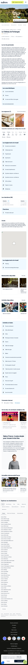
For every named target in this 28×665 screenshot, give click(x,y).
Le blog (14, 627)
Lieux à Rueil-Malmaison (6, 562)
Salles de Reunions (15, 506)
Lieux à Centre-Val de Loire (6, 598)
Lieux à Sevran (4, 573)
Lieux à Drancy (4, 551)
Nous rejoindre (14, 634)
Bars (14, 504)
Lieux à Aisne (4, 604)
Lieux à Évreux (4, 595)
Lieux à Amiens (4, 606)
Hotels (18, 504)
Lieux (3, 504)
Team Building (8, 504)
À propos (14, 625)
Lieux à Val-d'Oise (5, 576)
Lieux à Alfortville (4, 535)
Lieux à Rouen (4, 602)
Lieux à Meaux (4, 584)
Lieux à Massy (4, 569)
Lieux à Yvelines (4, 578)
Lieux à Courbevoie (5, 533)
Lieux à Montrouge (5, 518)
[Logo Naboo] (4, 2)
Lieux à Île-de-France (5, 575)
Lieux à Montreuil (4, 526)
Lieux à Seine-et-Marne (6, 586)
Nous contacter (14, 632)
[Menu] (25, 2)
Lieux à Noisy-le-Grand (6, 567)
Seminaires (23, 506)
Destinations (4, 509)
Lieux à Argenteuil (5, 564)
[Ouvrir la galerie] (14, 13)
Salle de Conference (5, 506)
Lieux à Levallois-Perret (6, 524)
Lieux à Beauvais (4, 591)
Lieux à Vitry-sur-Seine (6, 538)
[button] (14, 243)
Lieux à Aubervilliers (5, 520)
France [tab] (3, 513)
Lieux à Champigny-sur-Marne (7, 566)
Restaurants (24, 504)
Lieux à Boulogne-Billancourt (7, 540)
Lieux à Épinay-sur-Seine (6, 556)
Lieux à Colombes (5, 555)
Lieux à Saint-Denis (5, 544)
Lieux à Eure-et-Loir (5, 593)
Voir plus (23, 275)
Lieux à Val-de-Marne (5, 546)
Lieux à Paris (3, 516)
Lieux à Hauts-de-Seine (6, 536)
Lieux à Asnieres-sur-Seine (6, 531)
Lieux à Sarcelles (4, 571)
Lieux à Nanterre (4, 558)
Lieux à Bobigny (4, 542)
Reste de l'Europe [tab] (11, 513)
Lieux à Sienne (4, 580)
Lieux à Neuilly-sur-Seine (6, 529)
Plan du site (14, 629)
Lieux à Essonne (4, 582)
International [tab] (20, 513)
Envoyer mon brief (18, 2)
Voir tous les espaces (21, 111)
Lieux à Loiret (4, 596)
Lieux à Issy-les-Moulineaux (7, 527)
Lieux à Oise (3, 587)
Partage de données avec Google (8, 657)
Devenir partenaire (14, 622)
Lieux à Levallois (4, 522)
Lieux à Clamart (4, 549)
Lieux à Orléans (4, 600)
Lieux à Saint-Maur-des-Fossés (7, 560)
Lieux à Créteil (4, 553)
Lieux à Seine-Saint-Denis (6, 547)
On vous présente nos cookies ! (7, 658)
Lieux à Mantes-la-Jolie (6, 589)
